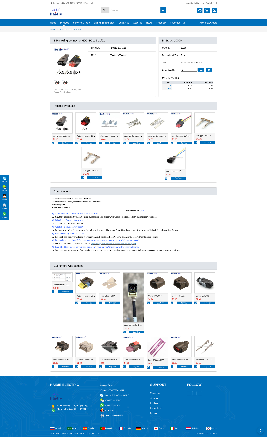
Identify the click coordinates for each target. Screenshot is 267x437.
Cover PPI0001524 (109, 359)
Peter (4, 181)
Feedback (88, 3)
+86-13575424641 (113, 405)
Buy (201, 70)
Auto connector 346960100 (65, 359)
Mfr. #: (94, 55)
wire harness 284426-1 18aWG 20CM (188, 136)
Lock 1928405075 (156, 360)
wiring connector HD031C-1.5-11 (67, 136)
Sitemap (153, 413)
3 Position (76, 29)
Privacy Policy (156, 408)
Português (109, 428)
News (149, 23)
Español (91, 428)
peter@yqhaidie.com (195, 3)
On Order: (166, 48)
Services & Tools (81, 23)
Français (127, 428)
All (105, 10)
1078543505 (110, 410)
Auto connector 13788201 (88, 296)
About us (137, 23)
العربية (74, 428)
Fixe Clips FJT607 (109, 296)
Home (53, 23)
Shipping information (104, 23)
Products (64, 23)
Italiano (178, 428)
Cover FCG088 (155, 296)
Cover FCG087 (178, 296)
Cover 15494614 (203, 296)
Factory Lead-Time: (170, 55)
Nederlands (195, 428)
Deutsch (145, 428)
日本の (161, 428)
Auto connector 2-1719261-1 (137, 325)
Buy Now (65, 143)
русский (58, 428)
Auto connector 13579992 (183, 359)
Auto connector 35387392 (135, 359)
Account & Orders (208, 23)
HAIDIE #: (95, 48)
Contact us (123, 23)
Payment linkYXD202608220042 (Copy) (70, 285)
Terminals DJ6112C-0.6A (207, 359)
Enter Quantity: (168, 70)
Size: (164, 62)
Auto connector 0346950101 (89, 359)
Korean (214, 428)
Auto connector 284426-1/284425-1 (92, 136)
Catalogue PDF (178, 23)
